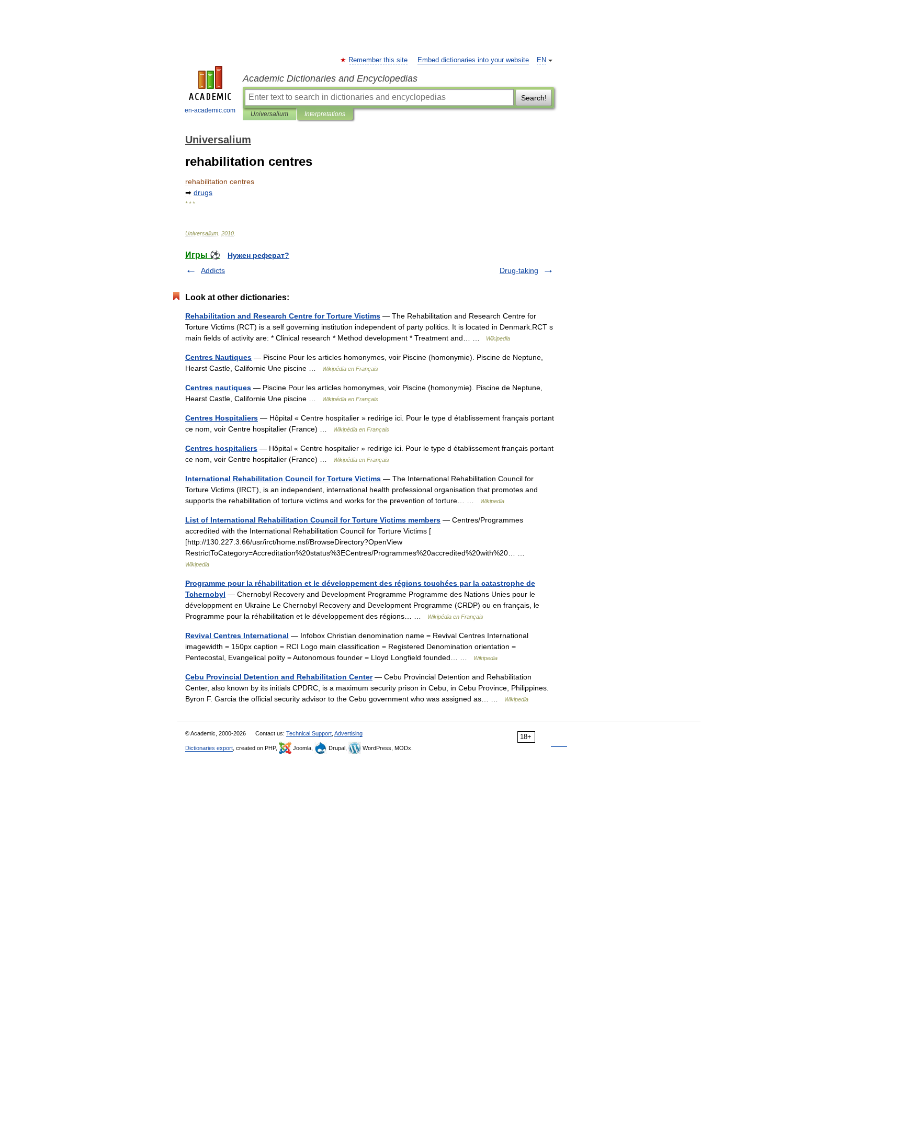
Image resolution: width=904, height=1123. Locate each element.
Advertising (348, 733)
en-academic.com (210, 110)
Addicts (213, 270)
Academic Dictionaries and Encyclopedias (330, 78)
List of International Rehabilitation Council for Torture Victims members (312, 520)
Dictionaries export (209, 748)
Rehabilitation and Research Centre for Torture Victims (282, 316)
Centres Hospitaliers (221, 418)
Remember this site (378, 60)
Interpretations (324, 114)
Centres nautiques (218, 387)
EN (541, 60)
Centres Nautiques (218, 357)
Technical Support (309, 733)
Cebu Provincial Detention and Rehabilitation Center (278, 677)
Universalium (269, 114)
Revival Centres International (237, 635)
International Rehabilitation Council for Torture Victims (283, 478)
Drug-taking (519, 270)
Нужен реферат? (258, 255)
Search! (534, 98)
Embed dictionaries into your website (473, 60)
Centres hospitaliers (221, 448)
